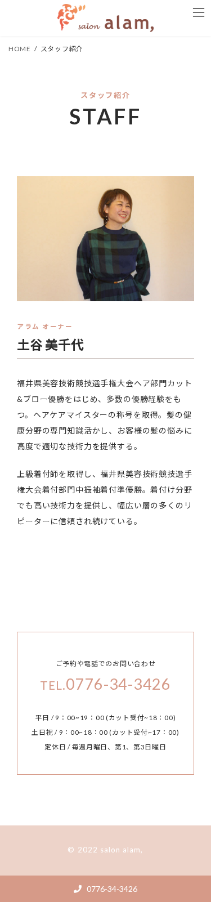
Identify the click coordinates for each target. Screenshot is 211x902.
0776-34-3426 (111, 889)
